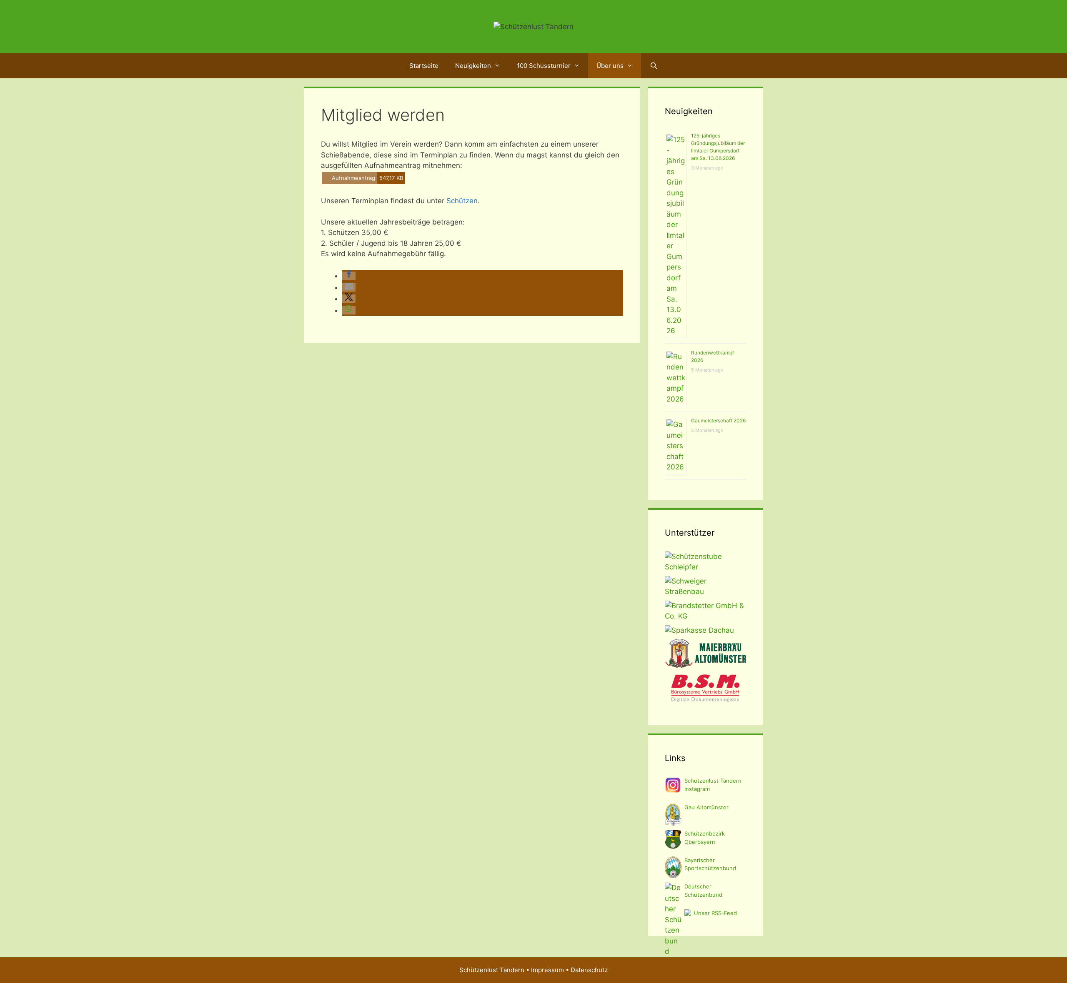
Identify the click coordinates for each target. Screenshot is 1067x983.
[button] (349, 276)
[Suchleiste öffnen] (653, 65)
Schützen (462, 201)
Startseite (423, 66)
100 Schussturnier (544, 66)
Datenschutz (589, 970)
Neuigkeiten (473, 66)
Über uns (610, 66)
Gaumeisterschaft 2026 (718, 420)
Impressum (547, 970)
